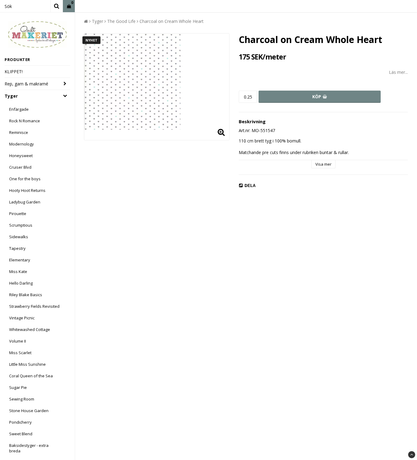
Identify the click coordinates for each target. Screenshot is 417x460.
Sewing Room (21, 399)
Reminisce (18, 132)
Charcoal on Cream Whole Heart (172, 21)
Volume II (17, 341)
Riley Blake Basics (25, 294)
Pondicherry (20, 422)
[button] (69, 6)
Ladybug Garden (24, 202)
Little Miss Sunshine (27, 364)
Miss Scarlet (20, 352)
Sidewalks (18, 236)
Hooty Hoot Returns (27, 190)
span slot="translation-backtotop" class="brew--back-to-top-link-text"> (411, 454)
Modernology (21, 144)
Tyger (11, 96)
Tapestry (17, 248)
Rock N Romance (24, 121)
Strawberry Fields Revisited (34, 306)
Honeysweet (21, 155)
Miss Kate (18, 271)
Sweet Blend (20, 434)
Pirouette (17, 213)
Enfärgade (19, 109)
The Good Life (121, 21)
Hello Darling (21, 283)
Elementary (19, 260)
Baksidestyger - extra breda (29, 448)
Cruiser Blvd (20, 167)
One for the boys (25, 178)
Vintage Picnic (21, 318)
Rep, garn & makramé (26, 84)
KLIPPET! (14, 71)
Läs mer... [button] (398, 72)
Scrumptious (20, 225)
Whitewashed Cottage (29, 329)
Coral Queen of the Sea (31, 376)
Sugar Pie (18, 387)
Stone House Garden (29, 410)
